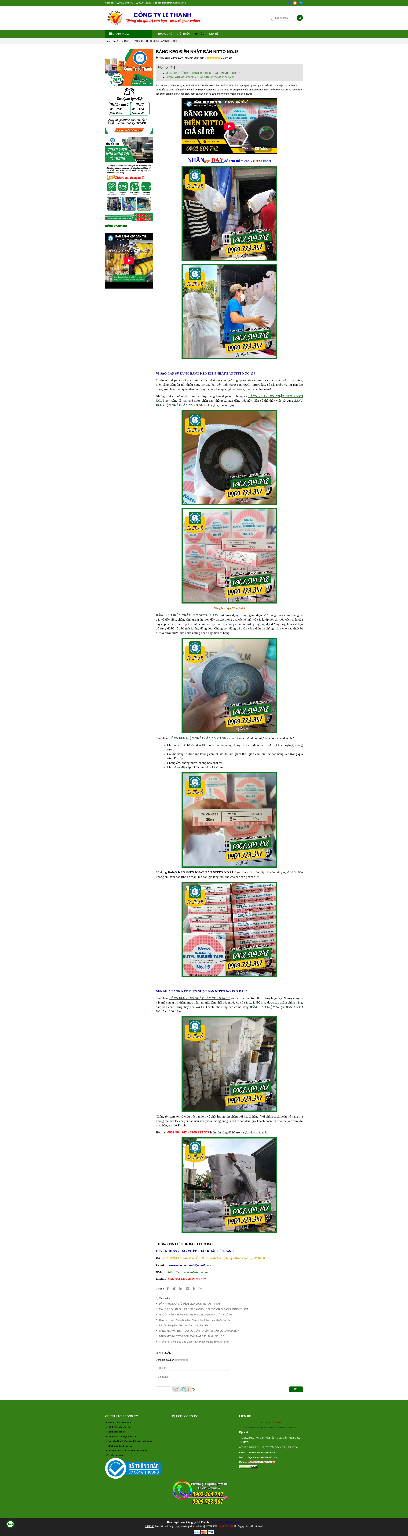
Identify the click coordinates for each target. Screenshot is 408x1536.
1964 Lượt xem (196, 57)
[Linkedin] (181, 1288)
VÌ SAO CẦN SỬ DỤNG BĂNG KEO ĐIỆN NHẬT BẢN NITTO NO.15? (203, 73)
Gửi (296, 1389)
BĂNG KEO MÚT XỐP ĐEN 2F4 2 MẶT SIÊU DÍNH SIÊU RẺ (191, 1336)
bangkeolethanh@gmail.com (172, 3)
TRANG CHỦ (165, 33)
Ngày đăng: (164, 57)
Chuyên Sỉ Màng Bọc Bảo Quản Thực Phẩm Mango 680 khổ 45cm (194, 1341)
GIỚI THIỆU (183, 33)
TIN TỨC (199, 33)
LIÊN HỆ (214, 33)
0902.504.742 (126, 3)
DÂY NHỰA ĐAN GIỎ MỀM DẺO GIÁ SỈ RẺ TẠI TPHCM (189, 1303)
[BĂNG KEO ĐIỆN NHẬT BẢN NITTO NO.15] (154, 18)
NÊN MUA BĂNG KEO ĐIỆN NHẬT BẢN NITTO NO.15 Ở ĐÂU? (200, 77)
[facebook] (290, 3)
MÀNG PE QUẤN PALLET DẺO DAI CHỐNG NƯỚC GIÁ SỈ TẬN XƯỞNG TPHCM (203, 1309)
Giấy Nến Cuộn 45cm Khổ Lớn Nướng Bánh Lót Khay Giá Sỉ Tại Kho (195, 1320)
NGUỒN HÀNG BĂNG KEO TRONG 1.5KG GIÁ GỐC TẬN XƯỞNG (195, 1314)
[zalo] (301, 3)
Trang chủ (110, 41)
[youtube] (296, 3)
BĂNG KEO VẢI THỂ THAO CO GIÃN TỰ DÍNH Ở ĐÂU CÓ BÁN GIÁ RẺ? (199, 1330)
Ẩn (172, 67)
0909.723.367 (145, 3)
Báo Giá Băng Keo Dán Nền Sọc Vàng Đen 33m (184, 1325)
